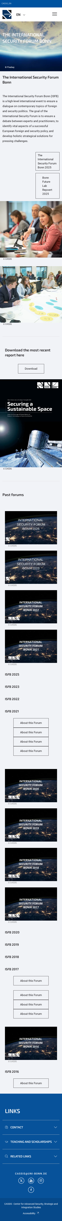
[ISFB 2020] (31, 789)
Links (12, 1110)
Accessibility (29, 1213)
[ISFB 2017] (31, 907)
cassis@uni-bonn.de (31, 1173)
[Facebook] (31, 1190)
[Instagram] (41, 1181)
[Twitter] (21, 1181)
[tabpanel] (31, 46)
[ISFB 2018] (31, 867)
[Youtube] (31, 1181)
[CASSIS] (6, 14)
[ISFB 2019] (31, 828)
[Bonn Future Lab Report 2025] (31, 426)
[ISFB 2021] (31, 531)
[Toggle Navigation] (54, 14)
